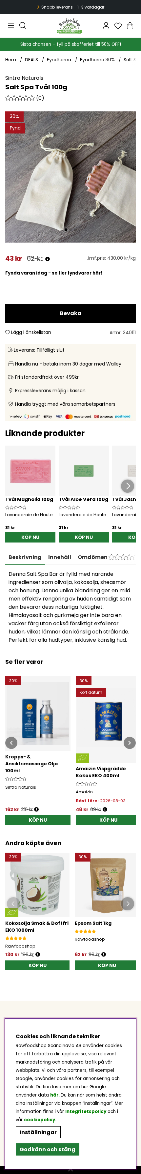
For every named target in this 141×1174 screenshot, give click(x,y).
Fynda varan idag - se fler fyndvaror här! (53, 273)
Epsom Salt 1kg (93, 923)
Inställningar (38, 1132)
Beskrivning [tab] (25, 557)
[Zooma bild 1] (70, 177)
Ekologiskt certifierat (70, 7)
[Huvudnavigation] (11, 25)
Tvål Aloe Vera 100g (83, 499)
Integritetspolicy (85, 1111)
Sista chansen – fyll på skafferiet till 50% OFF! (70, 44)
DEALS (31, 59)
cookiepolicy (39, 1120)
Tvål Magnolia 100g (29, 499)
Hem (10, 59)
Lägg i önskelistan (30, 332)
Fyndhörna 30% (97, 59)
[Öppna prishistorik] (47, 259)
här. (55, 1095)
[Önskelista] (118, 25)
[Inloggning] (106, 25)
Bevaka (70, 313)
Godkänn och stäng (47, 1149)
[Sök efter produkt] (23, 25)
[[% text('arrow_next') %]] (130, 743)
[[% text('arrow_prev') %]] (11, 743)
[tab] (59, 557)
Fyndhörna (59, 59)
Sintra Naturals (24, 78)
